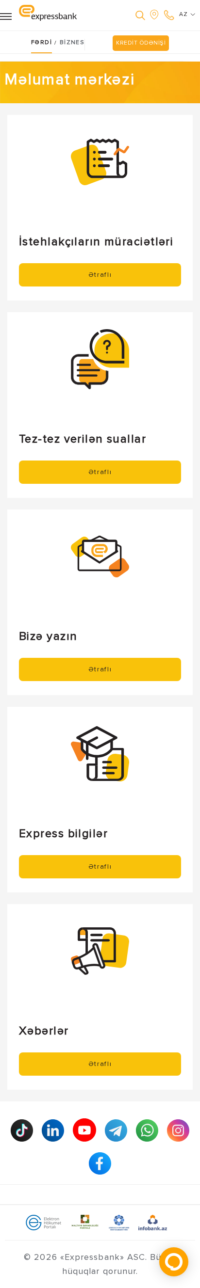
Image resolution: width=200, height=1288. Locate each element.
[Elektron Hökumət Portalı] (43, 1222)
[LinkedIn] (53, 1130)
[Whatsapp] (147, 1130)
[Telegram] (116, 1130)
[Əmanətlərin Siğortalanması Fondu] (119, 1222)
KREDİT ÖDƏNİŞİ (141, 43)
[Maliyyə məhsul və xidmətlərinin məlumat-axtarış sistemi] (152, 1222)
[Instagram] (178, 1130)
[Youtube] (84, 1130)
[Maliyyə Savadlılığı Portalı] (85, 1222)
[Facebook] (100, 1163)
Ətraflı (100, 274)
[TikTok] (22, 1130)
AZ (184, 14)
